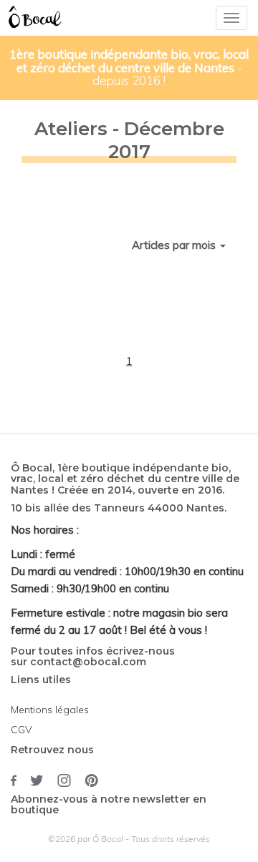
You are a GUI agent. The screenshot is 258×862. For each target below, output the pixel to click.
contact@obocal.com (88, 661)
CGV (21, 729)
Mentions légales (50, 709)
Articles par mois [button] (175, 245)
